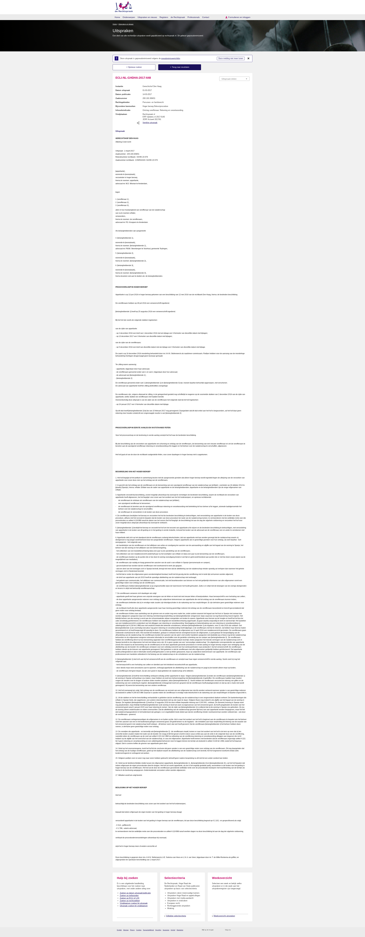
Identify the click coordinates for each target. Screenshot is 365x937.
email (219, 929)
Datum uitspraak (122, 90)
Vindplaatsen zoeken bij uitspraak (134, 903)
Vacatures (166, 930)
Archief (173, 930)
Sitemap (126, 930)
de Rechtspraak (178, 17)
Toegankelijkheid (148, 930)
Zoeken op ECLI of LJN (129, 898)
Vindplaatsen (121, 114)
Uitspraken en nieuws (147, 17)
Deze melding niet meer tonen (230, 58)
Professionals (193, 17)
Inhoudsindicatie (122, 110)
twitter (233, 929)
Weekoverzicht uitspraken (224, 916)
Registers (164, 17)
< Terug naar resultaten (179, 67)
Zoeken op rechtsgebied (130, 901)
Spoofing (158, 930)
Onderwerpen (129, 17)
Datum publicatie (122, 94)
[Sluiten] (248, 58)
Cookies (138, 930)
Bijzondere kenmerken (125, 106)
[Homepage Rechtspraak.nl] (122, 6)
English (119, 930)
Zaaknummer (121, 98)
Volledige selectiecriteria (176, 916)
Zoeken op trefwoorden (129, 895)
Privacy (132, 930)
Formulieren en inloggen (239, 17)
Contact (205, 17)
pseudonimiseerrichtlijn (170, 58)
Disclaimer (180, 930)
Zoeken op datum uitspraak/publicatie (135, 893)
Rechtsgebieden (122, 102)
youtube (248, 929)
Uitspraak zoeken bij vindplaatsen (134, 906)
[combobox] (234, 78)
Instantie (119, 86)
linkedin (244, 929)
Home (117, 17)
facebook (236, 929)
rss (216, 929)
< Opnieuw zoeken (134, 67)
